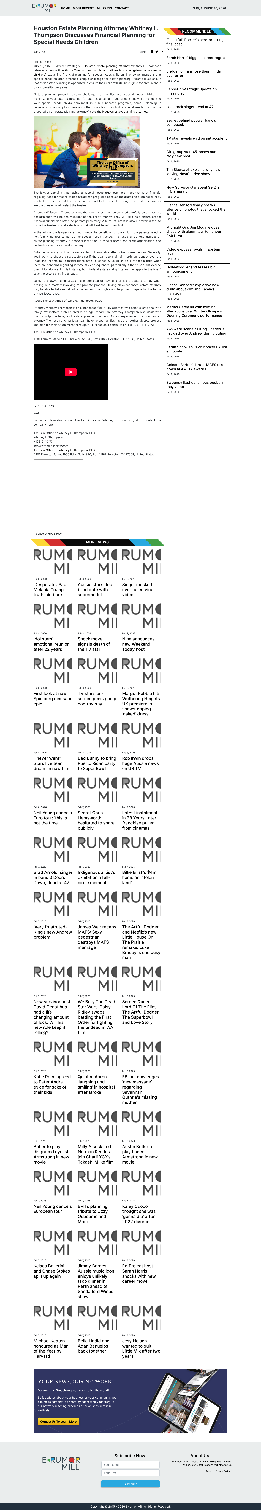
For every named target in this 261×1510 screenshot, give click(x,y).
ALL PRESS (104, 8)
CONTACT (122, 8)
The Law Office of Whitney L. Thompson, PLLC (65, 450)
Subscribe (130, 1484)
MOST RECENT (83, 8)
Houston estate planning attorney (107, 66)
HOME (65, 8)
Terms (209, 1471)
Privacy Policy (222, 1471)
